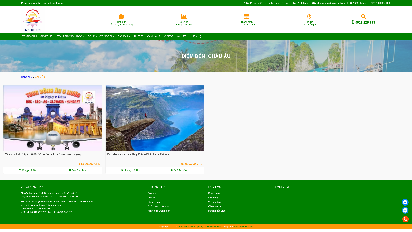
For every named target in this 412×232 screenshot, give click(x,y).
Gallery (182, 36)
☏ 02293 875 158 (380, 3)
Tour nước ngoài (100, 36)
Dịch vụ (123, 36)
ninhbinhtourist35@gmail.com (330, 3)
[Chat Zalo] (405, 210)
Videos (168, 36)
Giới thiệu (47, 36)
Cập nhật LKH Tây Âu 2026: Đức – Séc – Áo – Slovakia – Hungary (43, 154)
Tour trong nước (69, 36)
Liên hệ (196, 36)
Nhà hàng (213, 197)
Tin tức (139, 36)
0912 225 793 (364, 22)
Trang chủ (29, 36)
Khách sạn (214, 193)
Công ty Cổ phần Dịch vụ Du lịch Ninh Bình (199, 226)
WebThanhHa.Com (243, 226)
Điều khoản (154, 202)
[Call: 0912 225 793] (406, 219)
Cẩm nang (153, 36)
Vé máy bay (214, 202)
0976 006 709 (65, 212)
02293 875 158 (42, 208)
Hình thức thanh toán (159, 210)
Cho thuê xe (214, 206)
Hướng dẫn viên (216, 210)
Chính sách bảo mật (158, 206)
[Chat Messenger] (405, 202)
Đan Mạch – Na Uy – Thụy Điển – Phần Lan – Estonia (138, 154)
